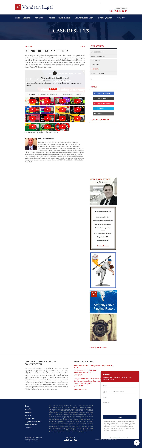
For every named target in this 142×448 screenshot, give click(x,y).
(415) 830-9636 (78, 375)
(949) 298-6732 (79, 386)
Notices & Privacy (31, 425)
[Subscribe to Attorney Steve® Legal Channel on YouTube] (54, 89)
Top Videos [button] (31, 94)
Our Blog (51, 18)
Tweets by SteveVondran (98, 347)
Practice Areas (64, 18)
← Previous (28, 46)
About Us (26, 18)
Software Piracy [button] (67, 94)
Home (17, 18)
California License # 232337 (32, 439)
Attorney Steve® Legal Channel (55, 78)
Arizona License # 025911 (31, 441)
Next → (82, 46)
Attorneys (39, 18)
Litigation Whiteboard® (84, 18)
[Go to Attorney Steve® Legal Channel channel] (55, 73)
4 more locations (80, 390)
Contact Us (28, 428)
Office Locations (84, 361)
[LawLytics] (71, 439)
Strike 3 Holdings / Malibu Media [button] (48, 94)
